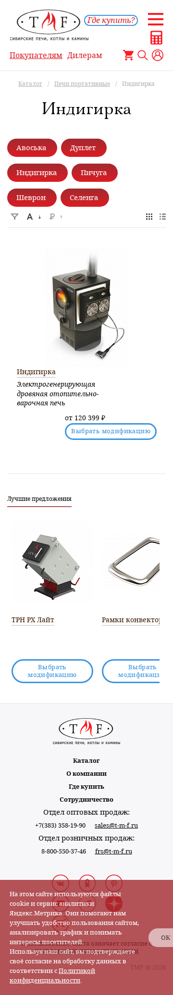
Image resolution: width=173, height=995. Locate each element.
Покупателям (36, 55)
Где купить (86, 786)
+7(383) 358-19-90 (60, 825)
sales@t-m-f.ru (116, 825)
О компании (86, 773)
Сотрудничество (86, 799)
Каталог (86, 760)
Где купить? (111, 20)
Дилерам (84, 55)
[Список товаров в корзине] (128, 55)
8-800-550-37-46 (63, 851)
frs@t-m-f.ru (113, 851)
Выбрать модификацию (110, 431)
